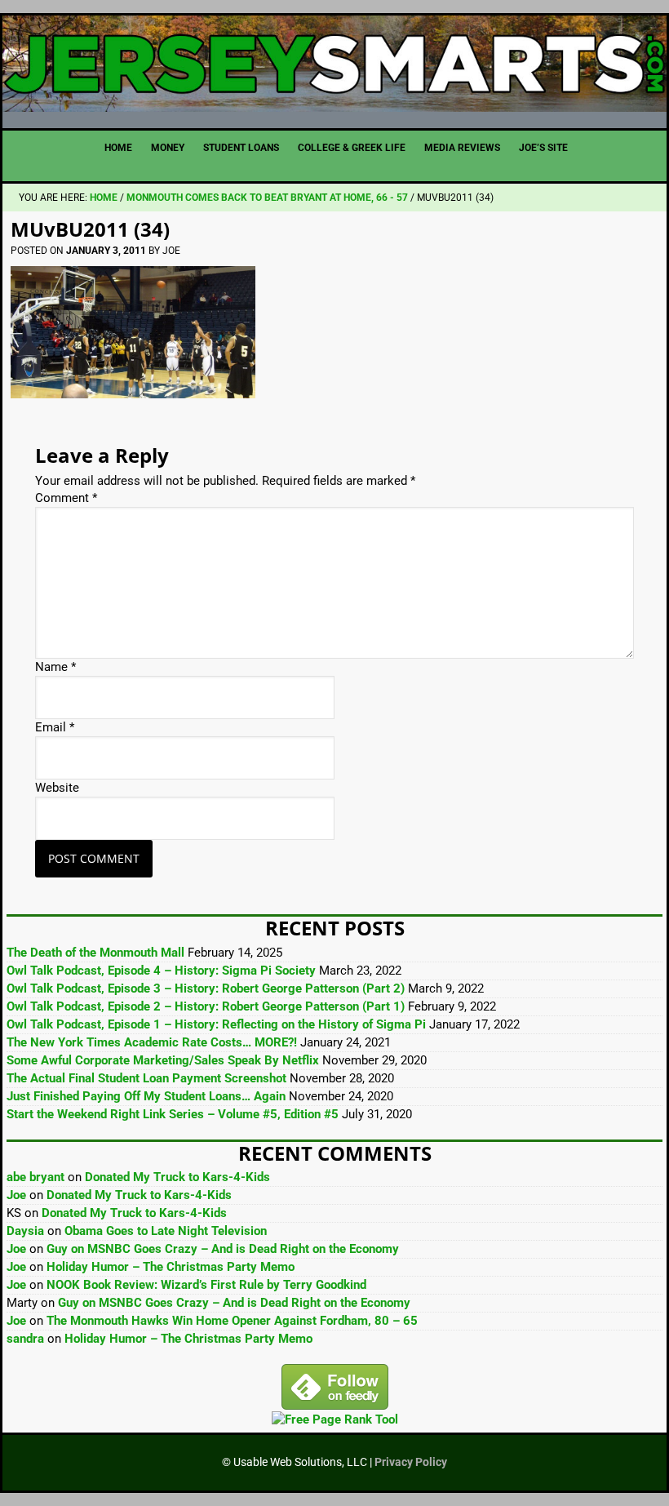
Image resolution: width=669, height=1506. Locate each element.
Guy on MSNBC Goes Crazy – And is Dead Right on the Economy (223, 1249)
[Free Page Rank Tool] (335, 1419)
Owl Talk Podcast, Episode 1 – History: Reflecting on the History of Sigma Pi (216, 1024)
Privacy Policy (410, 1461)
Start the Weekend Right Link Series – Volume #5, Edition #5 (173, 1114)
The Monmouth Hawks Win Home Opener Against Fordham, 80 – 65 (232, 1320)
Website (57, 787)
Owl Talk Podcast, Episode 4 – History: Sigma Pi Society (161, 970)
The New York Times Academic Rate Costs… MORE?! (152, 1042)
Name (55, 667)
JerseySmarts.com (334, 65)
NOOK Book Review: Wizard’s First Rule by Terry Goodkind (206, 1284)
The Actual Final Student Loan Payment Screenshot (146, 1078)
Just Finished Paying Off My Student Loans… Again (146, 1096)
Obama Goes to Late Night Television (165, 1231)
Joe (16, 1195)
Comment (66, 498)
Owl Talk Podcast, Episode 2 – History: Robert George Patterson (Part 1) (206, 1006)
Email (54, 727)
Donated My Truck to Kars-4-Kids (177, 1177)
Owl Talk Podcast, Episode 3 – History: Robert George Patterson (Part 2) (206, 988)
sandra (25, 1338)
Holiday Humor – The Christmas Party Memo (171, 1266)
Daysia (25, 1231)
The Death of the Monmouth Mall (95, 952)
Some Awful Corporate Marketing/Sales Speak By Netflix (163, 1060)
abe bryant (35, 1177)
